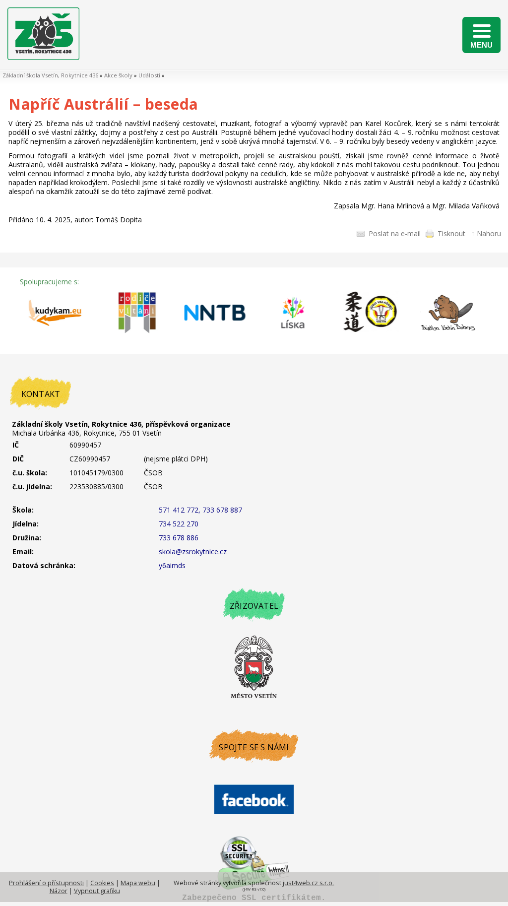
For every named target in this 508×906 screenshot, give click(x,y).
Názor (58, 891)
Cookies (102, 883)
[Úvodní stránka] (43, 57)
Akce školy (118, 75)
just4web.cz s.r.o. (308, 883)
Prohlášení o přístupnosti (46, 883)
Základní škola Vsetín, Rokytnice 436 (50, 75)
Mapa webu (138, 883)
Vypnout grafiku (97, 891)
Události (149, 75)
